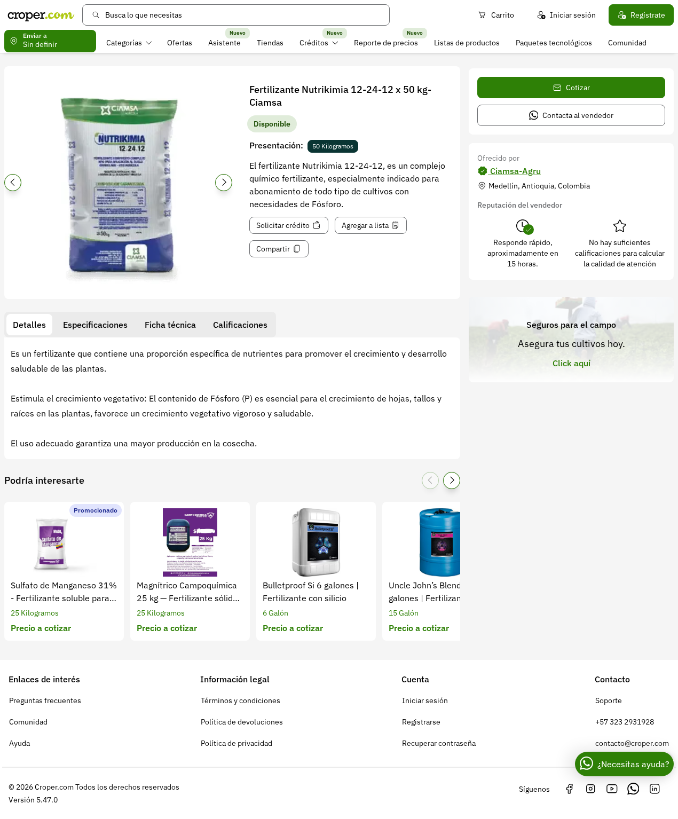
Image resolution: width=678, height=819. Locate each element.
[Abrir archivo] (118, 186)
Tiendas (270, 43)
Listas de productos (467, 43)
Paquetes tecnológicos (554, 43)
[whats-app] (633, 789)
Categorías (124, 43)
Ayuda (19, 743)
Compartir (273, 249)
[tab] (29, 324)
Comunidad (627, 43)
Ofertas (179, 43)
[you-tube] (611, 789)
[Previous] (12, 182)
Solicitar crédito (283, 225)
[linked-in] (654, 789)
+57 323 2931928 (624, 722)
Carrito (502, 15)
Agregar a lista (365, 225)
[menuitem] (129, 42)
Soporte (608, 700)
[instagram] (590, 789)
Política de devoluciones (242, 722)
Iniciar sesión (573, 15)
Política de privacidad (236, 743)
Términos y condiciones (240, 700)
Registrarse (421, 722)
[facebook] (569, 789)
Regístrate (647, 15)
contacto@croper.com (632, 743)
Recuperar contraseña (439, 743)
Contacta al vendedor (577, 115)
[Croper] (41, 15)
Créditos (313, 43)
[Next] (223, 182)
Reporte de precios (386, 43)
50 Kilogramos (332, 146)
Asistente (224, 43)
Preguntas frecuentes (45, 700)
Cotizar (578, 87)
